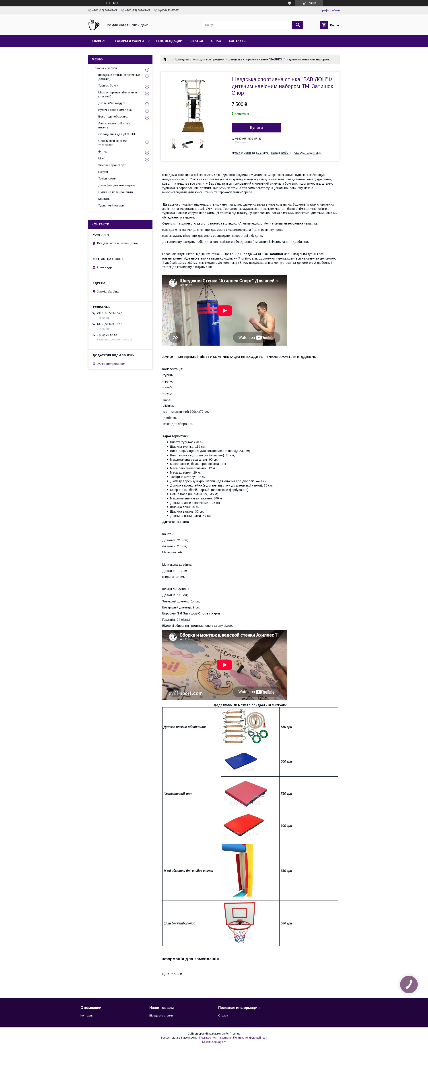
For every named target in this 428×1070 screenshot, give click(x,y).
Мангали (104, 198)
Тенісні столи (107, 178)
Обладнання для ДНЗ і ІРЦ (117, 134)
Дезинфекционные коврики (117, 185)
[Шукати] (297, 25)
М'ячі (101, 158)
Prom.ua (235, 1033)
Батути (103, 171)
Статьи (196, 41)
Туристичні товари (111, 205)
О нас (216, 41)
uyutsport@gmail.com (111, 363)
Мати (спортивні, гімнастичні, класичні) (118, 94)
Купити (256, 128)
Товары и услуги (129, 41)
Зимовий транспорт (112, 165)
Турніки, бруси (108, 85)
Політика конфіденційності (250, 1037)
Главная (99, 41)
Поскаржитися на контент (215, 1037)
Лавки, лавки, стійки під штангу (114, 125)
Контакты (237, 41)
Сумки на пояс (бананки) (115, 192)
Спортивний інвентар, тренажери (113, 142)
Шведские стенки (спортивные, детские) (119, 76)
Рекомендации (169, 41)
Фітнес (102, 151)
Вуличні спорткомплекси (115, 109)
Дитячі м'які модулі (111, 103)
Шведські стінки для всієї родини (199, 59)
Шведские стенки (161, 1015)
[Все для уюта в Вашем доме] (94, 29)
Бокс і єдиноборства (113, 116)
